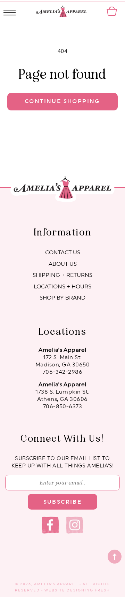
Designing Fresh (88, 590)
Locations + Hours (62, 286)
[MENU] (9, 11)
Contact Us (62, 252)
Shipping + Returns (62, 275)
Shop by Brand (62, 298)
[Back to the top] (115, 557)
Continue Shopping (62, 101)
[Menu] (9, 11)
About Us (63, 264)
